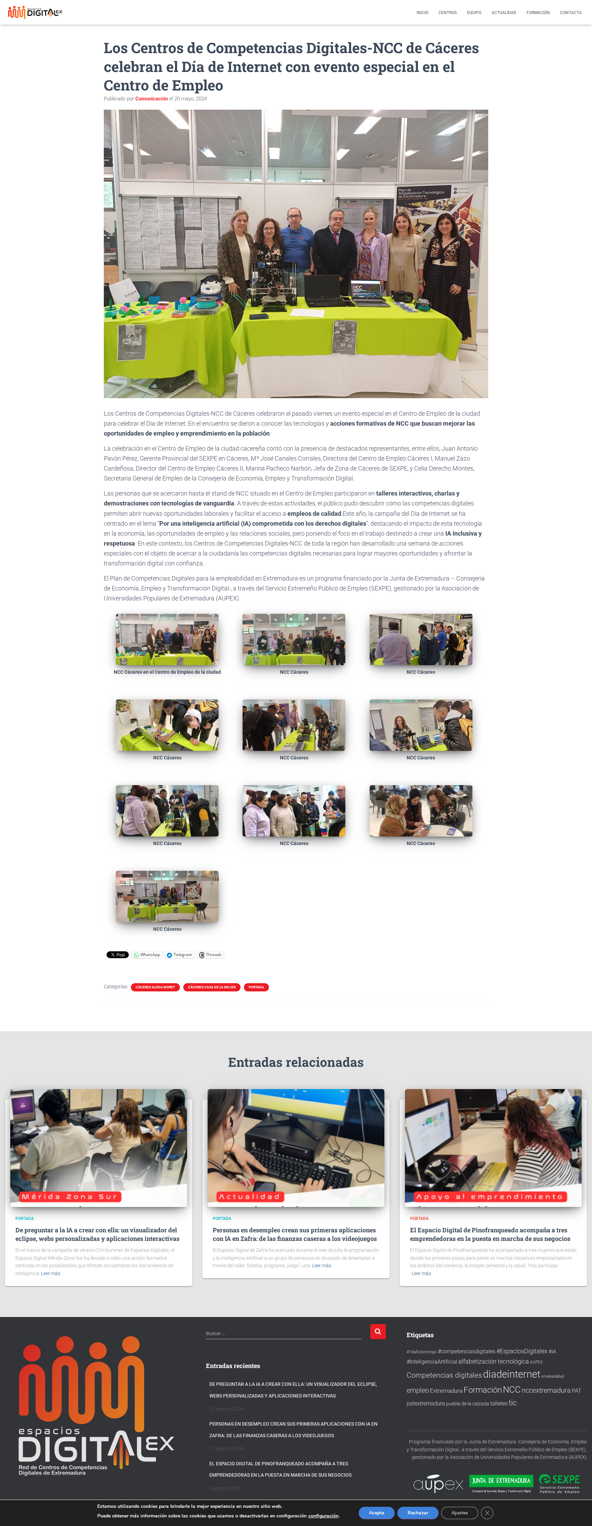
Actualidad (504, 12)
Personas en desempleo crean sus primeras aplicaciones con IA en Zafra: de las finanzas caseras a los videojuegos (295, 1234)
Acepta (376, 1513)
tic (513, 1402)
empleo (418, 1390)
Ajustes (460, 1513)
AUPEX (536, 1362)
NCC (512, 1389)
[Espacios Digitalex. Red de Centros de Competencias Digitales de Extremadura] (36, 12)
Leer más (50, 1273)
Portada (256, 987)
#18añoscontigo (422, 1352)
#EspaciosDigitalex (521, 1351)
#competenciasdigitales (466, 1351)
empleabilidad (552, 1376)
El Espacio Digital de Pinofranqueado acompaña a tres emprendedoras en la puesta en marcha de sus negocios (490, 1234)
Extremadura (446, 1390)
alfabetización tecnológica (493, 1361)
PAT (576, 1391)
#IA (552, 1351)
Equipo (474, 12)
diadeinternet (511, 1374)
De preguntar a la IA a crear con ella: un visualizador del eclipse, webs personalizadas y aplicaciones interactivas (97, 1234)
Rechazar (418, 1513)
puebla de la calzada (467, 1403)
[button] (167, 649)
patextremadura (426, 1403)
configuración (323, 1516)
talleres (499, 1403)
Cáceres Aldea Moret (155, 987)
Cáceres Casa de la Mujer (212, 987)
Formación (538, 12)
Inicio (422, 12)
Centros (448, 12)
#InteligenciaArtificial (432, 1361)
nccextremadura (546, 1390)
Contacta (571, 12)
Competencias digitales (444, 1375)
